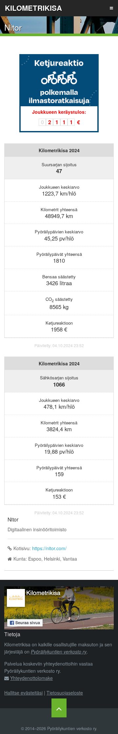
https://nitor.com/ (49, 548)
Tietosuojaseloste (65, 692)
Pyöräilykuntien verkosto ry (59, 651)
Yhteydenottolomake (31, 678)
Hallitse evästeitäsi (23, 692)
